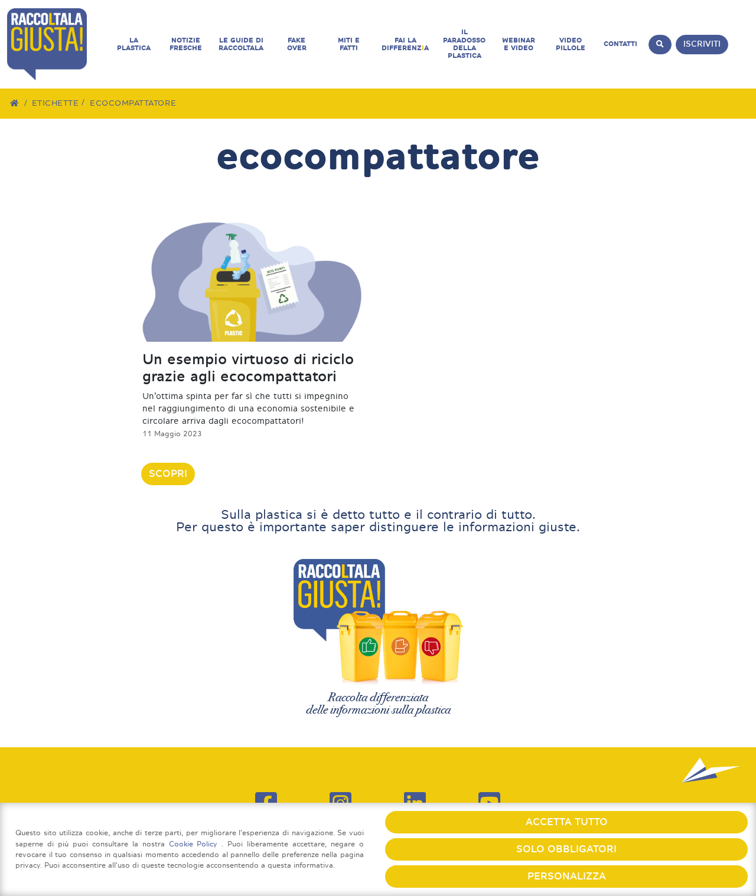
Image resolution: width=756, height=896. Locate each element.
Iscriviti (702, 44)
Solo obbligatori (566, 849)
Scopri (168, 473)
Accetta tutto (567, 822)
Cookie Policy (195, 843)
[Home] (15, 103)
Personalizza (566, 876)
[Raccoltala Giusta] (57, 44)
